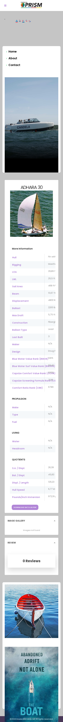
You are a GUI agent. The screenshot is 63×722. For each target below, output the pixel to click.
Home (12, 52)
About (12, 58)
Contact (14, 65)
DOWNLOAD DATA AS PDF (25, 507)
